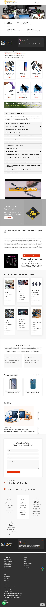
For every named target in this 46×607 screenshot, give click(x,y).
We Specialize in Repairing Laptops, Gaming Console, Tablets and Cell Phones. (22, 154)
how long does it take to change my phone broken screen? (18, 123)
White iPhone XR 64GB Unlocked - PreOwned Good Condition (13, 392)
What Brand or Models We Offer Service (14, 145)
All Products (26, 559)
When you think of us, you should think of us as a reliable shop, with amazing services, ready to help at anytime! (31, 266)
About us (5, 584)
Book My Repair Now (28, 563)
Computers (26, 569)
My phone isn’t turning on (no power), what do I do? (17, 129)
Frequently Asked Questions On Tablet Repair (12, 595)
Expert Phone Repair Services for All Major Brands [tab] (15, 53)
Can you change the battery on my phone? (15, 126)
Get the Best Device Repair (11, 151)
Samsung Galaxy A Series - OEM (23, 95)
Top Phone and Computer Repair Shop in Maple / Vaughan (18, 169)
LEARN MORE (8, 217)
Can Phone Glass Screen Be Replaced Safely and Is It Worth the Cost (20, 135)
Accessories (26, 571)
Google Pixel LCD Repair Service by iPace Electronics (9, 75)
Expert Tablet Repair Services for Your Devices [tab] (14, 55)
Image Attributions (7, 587)
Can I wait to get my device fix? (12, 172)
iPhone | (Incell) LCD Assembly (9, 95)
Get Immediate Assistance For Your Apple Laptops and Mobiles (19, 162)
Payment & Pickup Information (9, 585)
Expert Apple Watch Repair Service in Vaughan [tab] (14, 57)
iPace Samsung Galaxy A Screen (36, 95)
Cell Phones (26, 565)
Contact (5, 582)
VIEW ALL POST (38, 431)
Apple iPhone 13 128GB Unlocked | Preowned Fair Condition (33, 392)
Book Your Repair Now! (8, 589)
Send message (14, 472)
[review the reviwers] (42, 39)
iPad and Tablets (27, 567)
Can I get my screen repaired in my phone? (15, 113)
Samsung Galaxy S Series (36, 74)
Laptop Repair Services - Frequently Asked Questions (12, 598)
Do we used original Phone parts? (13, 132)
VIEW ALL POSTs (38, 416)
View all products (37, 374)
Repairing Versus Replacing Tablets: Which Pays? (16, 429)
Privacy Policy (6, 578)
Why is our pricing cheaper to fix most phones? (16, 139)
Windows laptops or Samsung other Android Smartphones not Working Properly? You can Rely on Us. (23, 166)
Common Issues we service (11, 148)
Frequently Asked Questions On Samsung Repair (13, 593)
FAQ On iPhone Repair (8, 591)
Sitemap (5, 600)
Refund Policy (6, 580)
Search (5, 574)
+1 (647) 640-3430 (17, 483)
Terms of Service (7, 576)
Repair (25, 561)
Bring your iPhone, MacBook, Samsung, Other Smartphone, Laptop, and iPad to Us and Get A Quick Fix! (22, 158)
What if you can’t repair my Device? (13, 142)
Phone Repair (6, 602)
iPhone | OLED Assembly (23, 74)
